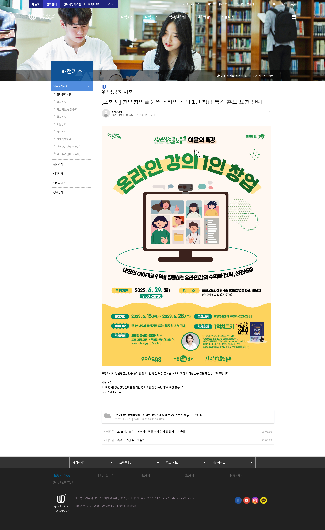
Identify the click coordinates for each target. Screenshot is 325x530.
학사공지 (59, 102)
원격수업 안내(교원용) (66, 154)
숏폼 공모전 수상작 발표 (131, 440)
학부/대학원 (177, 16)
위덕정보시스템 (192, 4)
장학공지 (59, 132)
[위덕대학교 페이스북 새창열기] (238, 500)
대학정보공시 (236, 475)
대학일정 (71, 174)
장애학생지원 (62, 139)
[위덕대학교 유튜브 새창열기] (246, 500)
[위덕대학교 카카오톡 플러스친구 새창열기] (263, 500)
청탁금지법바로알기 (63, 482)
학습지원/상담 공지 (65, 109)
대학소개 (127, 16)
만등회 (36, 4)
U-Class (110, 4)
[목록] (270, 112)
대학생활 (204, 16)
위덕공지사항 (71, 86)
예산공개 (145, 475)
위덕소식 (71, 165)
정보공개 (71, 193)
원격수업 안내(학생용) (66, 146)
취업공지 (59, 117)
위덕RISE (93, 4)
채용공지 (59, 124)
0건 (114, 115)
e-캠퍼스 (228, 16)
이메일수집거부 (104, 475)
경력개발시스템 (72, 4)
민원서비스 (71, 183)
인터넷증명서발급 (247, 4)
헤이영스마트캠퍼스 (218, 4)
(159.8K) (159, 415)
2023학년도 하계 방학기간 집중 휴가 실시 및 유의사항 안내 (151, 431)
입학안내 (52, 4)
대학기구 (151, 16)
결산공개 (189, 475)
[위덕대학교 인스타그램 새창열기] (255, 500)
